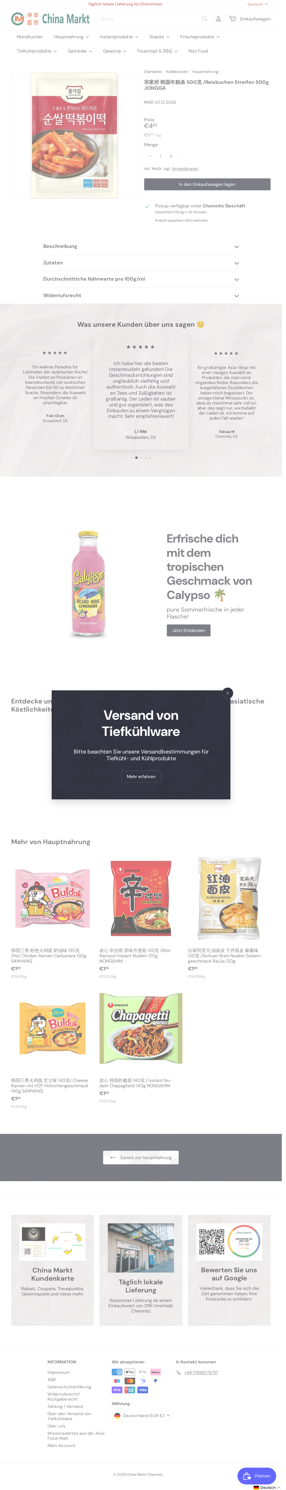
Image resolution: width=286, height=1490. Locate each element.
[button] (267, 1487)
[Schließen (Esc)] (227, 693)
